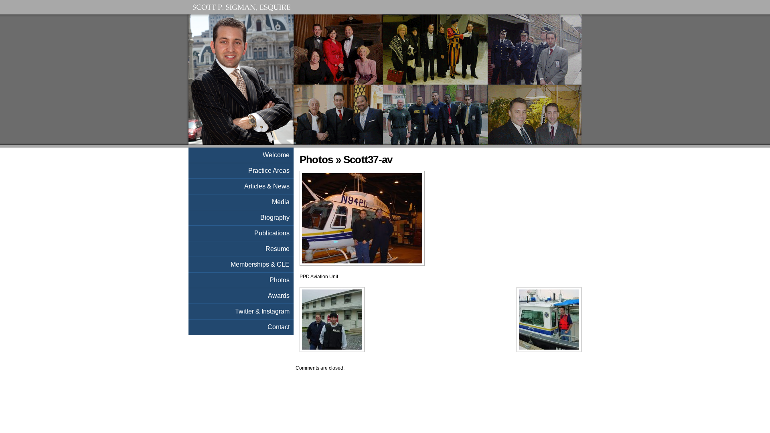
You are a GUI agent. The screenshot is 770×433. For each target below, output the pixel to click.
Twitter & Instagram (262, 311)
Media (281, 201)
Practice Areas (269, 170)
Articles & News (267, 186)
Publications (272, 233)
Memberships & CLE (260, 264)
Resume (277, 248)
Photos (316, 160)
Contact (278, 327)
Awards (279, 295)
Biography (275, 217)
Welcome (276, 155)
